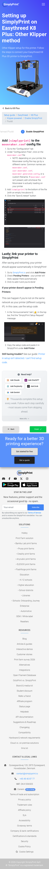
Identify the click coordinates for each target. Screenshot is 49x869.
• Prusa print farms (25, 548)
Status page (24, 706)
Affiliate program (24, 701)
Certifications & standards (24, 836)
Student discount (24, 691)
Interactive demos (24, 649)
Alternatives (24, 665)
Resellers (24, 621)
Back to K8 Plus (12, 108)
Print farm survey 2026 (24, 659)
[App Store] (30, 484)
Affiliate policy (24, 810)
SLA (24, 815)
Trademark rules (24, 805)
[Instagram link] (27, 478)
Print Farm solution (24, 538)
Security (24, 841)
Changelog (25, 727)
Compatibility (24, 732)
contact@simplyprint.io (27, 773)
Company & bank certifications (24, 831)
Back (12, 429)
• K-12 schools (25, 580)
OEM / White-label (24, 616)
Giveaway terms (24, 825)
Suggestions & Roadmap (24, 722)
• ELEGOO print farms (25, 564)
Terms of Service (34, 513)
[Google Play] (11, 484)
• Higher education (25, 585)
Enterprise (24, 606)
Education (24, 574)
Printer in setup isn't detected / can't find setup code (23, 358)
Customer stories (24, 654)
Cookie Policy (24, 846)
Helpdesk (24, 711)
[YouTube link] (15, 478)
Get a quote (24, 460)
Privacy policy (24, 799)
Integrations (24, 670)
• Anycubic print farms (25, 559)
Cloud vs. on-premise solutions (24, 743)
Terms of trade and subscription (24, 794)
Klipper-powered (14, 118)
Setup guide (9, 115)
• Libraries (25, 595)
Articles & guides (24, 644)
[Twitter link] (21, 478)
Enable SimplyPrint (33, 118)
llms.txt (24, 748)
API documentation (24, 717)
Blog (24, 639)
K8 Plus (34, 115)
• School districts (25, 590)
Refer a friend (24, 696)
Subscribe (35, 507)
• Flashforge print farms (25, 569)
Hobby (25, 533)
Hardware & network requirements (24, 738)
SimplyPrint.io (19, 272)
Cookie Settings (26, 852)
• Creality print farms (25, 554)
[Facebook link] (9, 478)
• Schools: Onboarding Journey (25, 600)
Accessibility (24, 820)
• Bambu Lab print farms (25, 543)
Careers (25, 789)
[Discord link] (3, 478)
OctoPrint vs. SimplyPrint (24, 680)
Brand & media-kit (24, 685)
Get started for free (24, 451)
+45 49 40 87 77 (27, 779)
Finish (36, 429)
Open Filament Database (24, 675)
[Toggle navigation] (43, 4)
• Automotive (25, 611)
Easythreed (23, 115)
